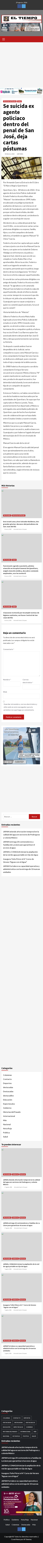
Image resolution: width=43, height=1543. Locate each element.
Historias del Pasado (10, 101)
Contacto (7, 1079)
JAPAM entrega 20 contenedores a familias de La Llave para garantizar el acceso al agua (19, 845)
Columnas (7, 1075)
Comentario (8, 649)
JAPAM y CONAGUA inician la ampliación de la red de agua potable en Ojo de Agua (20, 853)
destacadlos (8, 1095)
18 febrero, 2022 (10, 154)
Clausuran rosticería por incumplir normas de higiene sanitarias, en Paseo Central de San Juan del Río (21, 615)
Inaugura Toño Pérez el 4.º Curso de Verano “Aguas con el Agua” (18, 860)
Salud (19, 101)
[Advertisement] (21, 64)
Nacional (7, 1124)
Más (5, 1120)
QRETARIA (20, 154)
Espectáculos (9, 1104)
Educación (7, 1100)
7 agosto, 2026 (8, 1269)
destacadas (8, 1087)
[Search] (39, 39)
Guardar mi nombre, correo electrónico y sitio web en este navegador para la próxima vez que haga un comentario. (20, 707)
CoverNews (15, 1539)
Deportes (7, 1083)
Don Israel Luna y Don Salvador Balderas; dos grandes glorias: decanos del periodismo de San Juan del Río (21, 524)
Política (6, 1132)
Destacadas (7, 515)
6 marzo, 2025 (8, 529)
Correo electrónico (28, 680)
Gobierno (7, 1108)
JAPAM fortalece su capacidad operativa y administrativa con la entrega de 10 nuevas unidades (21, 869)
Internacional (9, 1116)
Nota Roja (7, 1128)
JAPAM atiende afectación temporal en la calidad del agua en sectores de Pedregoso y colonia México (21, 834)
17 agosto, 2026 (8, 1187)
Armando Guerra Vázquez (20, 529)
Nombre (7, 679)
